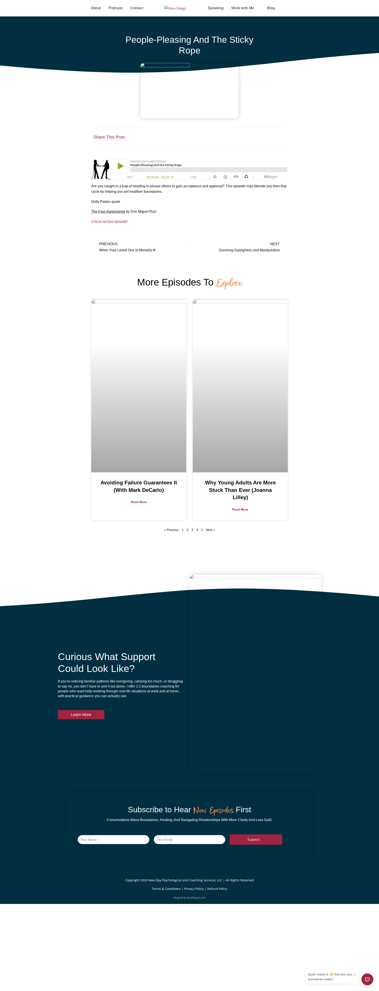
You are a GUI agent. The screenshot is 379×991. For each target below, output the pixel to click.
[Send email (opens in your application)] (319, 8)
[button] (240, 137)
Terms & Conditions (167, 889)
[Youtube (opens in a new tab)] (305, 8)
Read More (139, 502)
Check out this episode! (109, 221)
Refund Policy (217, 889)
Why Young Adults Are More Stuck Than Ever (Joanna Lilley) (240, 490)
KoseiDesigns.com (196, 897)
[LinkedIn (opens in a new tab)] (298, 8)
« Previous (171, 530)
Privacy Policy (194, 889)
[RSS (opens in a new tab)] (312, 8)
